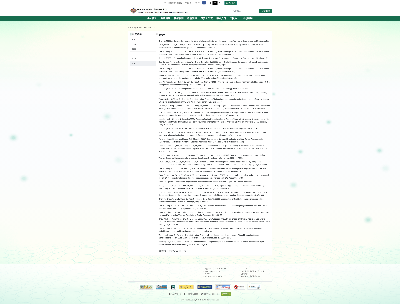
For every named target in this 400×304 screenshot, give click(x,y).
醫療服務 (179, 18)
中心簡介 (152, 18)
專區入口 (221, 18)
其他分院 (230, 3)
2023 (134, 49)
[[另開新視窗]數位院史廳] (186, 287)
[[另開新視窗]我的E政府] (173, 287)
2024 (134, 44)
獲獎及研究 (207, 18)
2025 (134, 39)
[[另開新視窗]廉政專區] (254, 287)
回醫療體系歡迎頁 (175, 3)
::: (165, 3)
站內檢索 (267, 11)
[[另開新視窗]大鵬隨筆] (223, 287)
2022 (134, 54)
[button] (396, 300)
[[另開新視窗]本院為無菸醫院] (239, 287)
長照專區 (248, 18)
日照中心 (234, 18)
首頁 (129, 27)
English (197, 3)
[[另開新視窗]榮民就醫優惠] (162, 287)
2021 (134, 59)
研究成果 (147, 27)
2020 (134, 63)
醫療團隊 (165, 18)
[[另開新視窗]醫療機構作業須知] (205, 287)
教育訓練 (192, 18)
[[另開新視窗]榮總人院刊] (146, 287)
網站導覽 (188, 3)
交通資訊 (244, 274)
